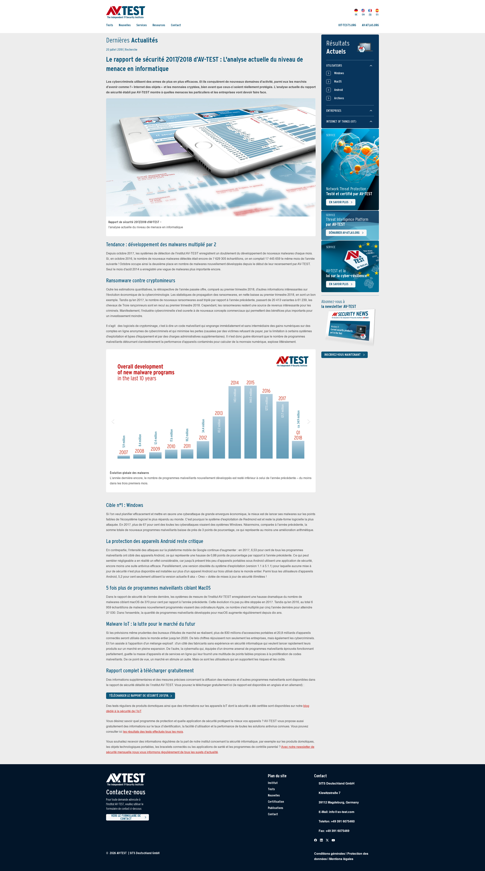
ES (377, 14)
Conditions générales (329, 853)
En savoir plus (338, 202)
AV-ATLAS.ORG (370, 25)
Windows (339, 73)
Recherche (131, 49)
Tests (109, 25)
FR (370, 14)
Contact (176, 25)
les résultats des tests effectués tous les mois (153, 731)
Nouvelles (125, 25)
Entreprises (333, 111)
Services (141, 25)
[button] (113, 420)
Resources (159, 25)
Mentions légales (341, 859)
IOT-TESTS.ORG (347, 25)
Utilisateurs (334, 65)
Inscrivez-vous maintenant (342, 354)
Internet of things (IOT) (341, 121)
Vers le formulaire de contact (126, 817)
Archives (339, 98)
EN (363, 14)
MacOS (338, 81)
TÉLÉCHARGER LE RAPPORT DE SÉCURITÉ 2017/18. (139, 695)
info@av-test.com (341, 812)
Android (338, 90)
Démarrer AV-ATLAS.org (344, 232)
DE (356, 14)
